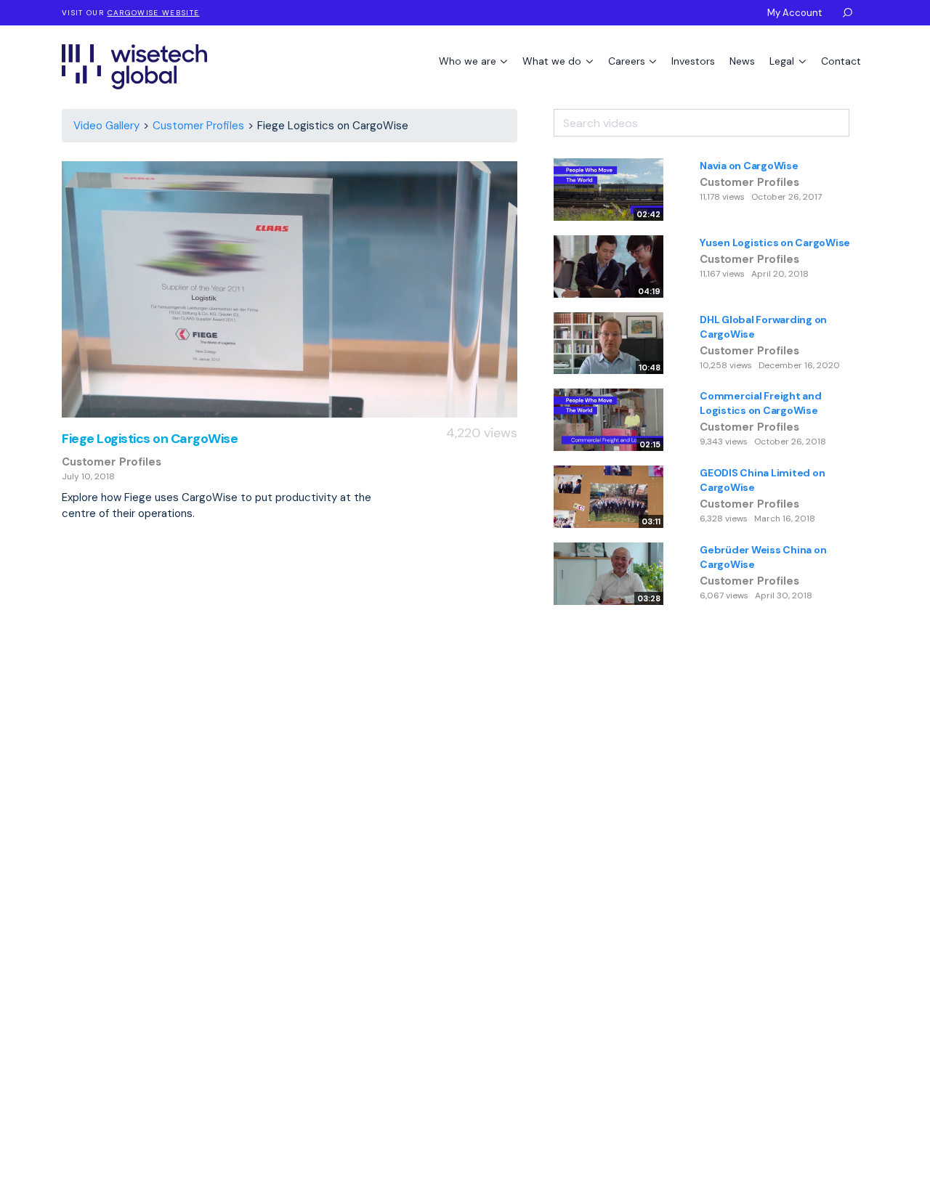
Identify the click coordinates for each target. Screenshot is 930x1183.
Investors (693, 61)
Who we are (469, 61)
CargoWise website (154, 12)
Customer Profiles (198, 125)
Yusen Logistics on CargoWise (775, 242)
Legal (783, 61)
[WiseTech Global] (134, 66)
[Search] (858, 118)
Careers (628, 61)
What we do (553, 61)
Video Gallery (106, 125)
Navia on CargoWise (749, 165)
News (742, 61)
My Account (794, 13)
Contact (841, 61)
